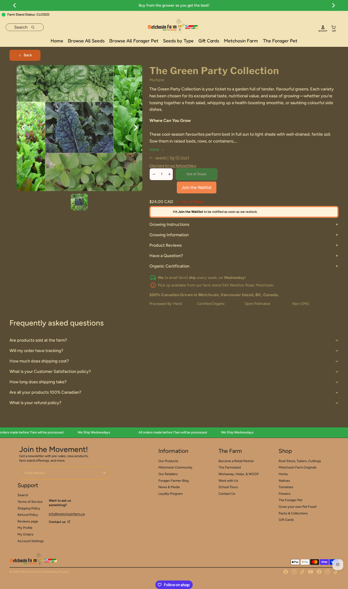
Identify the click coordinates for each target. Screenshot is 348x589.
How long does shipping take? (38, 381)
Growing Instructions (169, 224)
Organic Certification (169, 266)
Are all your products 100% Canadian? (45, 392)
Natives (284, 481)
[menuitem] (57, 41)
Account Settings (31, 541)
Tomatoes (286, 487)
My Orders (25, 534)
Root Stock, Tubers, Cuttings (300, 461)
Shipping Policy (29, 508)
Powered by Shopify (56, 571)
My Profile (25, 528)
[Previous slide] (20, 128)
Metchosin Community (175, 467)
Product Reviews (165, 245)
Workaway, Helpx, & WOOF (239, 474)
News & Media (169, 487)
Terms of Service (30, 502)
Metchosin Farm (30, 571)
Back (28, 55)
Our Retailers (168, 474)
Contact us (57, 522)
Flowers (284, 494)
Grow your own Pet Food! (298, 507)
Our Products (168, 461)
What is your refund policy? (35, 402)
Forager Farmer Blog (173, 481)
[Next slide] (138, 128)
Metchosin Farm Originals (298, 467)
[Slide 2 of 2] (79, 202)
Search (23, 495)
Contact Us (227, 494)
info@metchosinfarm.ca (67, 514)
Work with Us (228, 481)
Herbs (283, 474)
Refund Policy (28, 515)
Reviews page (28, 521)
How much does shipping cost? (39, 361)
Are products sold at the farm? (38, 340)
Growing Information (169, 234)
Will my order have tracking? (36, 350)
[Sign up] (104, 473)
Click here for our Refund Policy (172, 166)
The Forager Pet (290, 500)
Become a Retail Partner (236, 461)
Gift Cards (286, 520)
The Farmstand (230, 467)
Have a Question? (166, 255)
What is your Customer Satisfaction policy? (50, 371)
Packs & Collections (293, 513)
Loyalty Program (170, 494)
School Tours (228, 487)
